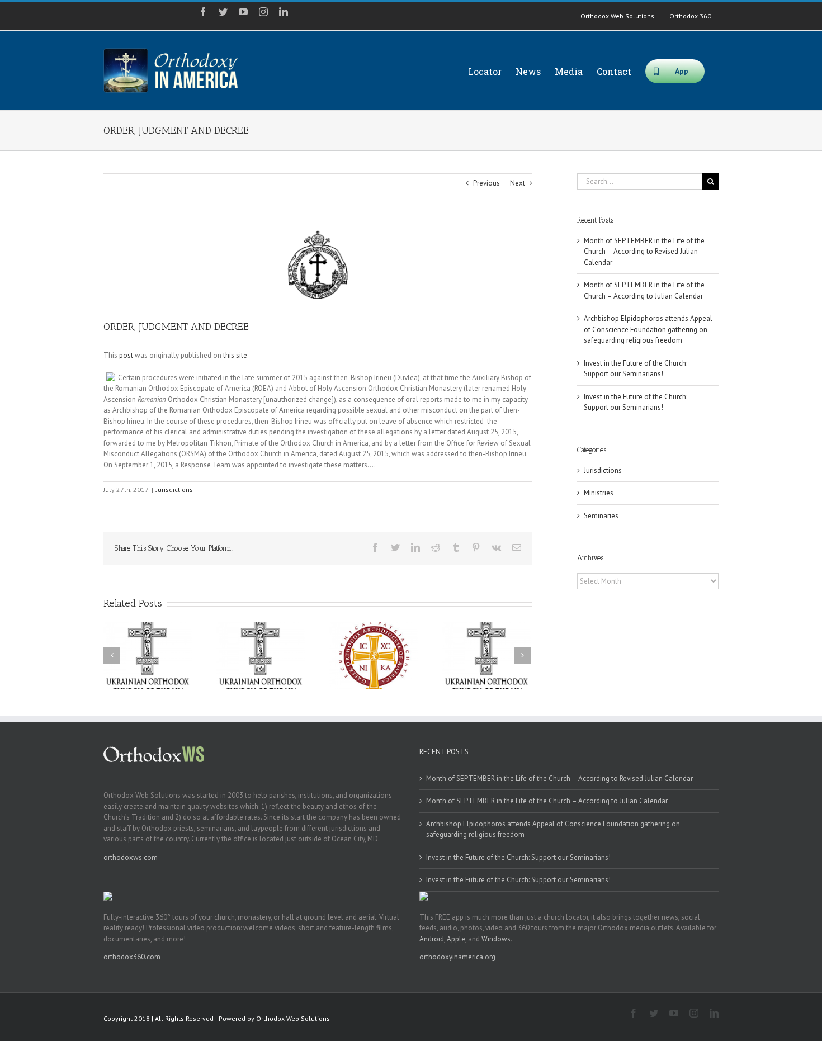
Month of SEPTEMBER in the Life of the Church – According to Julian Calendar (547, 801)
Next (517, 183)
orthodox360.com (131, 957)
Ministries (598, 493)
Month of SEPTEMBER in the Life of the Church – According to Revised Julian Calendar (644, 251)
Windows (496, 939)
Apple (456, 939)
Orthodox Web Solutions (293, 1018)
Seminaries (601, 515)
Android (431, 939)
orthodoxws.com (130, 857)
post (126, 355)
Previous (486, 183)
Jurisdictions (174, 489)
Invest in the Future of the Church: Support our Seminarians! (518, 857)
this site (235, 355)
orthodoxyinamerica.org (457, 957)
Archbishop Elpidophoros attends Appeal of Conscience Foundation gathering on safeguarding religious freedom (648, 329)
